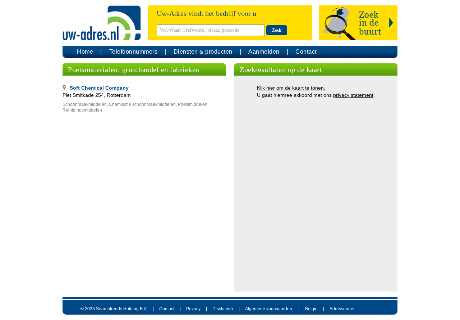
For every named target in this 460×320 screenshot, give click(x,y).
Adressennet (342, 308)
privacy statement (353, 95)
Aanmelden (264, 52)
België (311, 308)
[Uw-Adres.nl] (102, 22)
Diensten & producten (203, 52)
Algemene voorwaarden (268, 308)
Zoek (276, 30)
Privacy (193, 308)
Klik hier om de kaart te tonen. (291, 88)
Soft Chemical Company (99, 88)
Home (85, 52)
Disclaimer (222, 308)
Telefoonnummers (133, 52)
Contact (306, 52)
